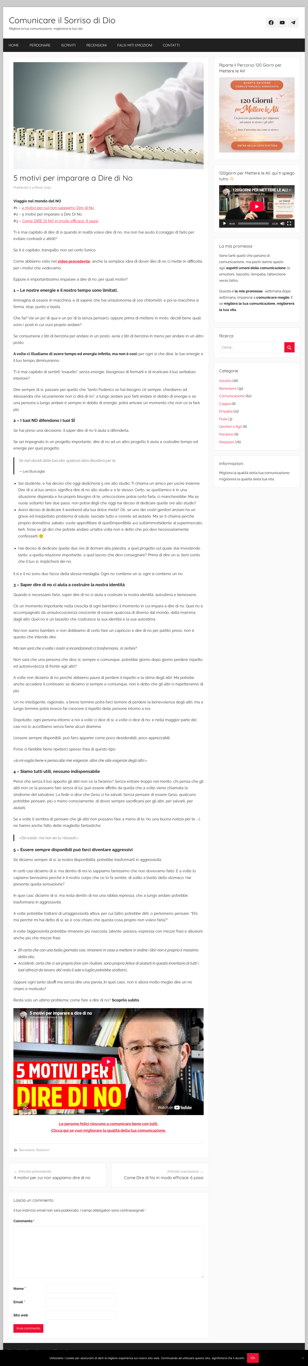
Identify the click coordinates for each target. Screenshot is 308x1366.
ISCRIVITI (68, 45)
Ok (253, 1358)
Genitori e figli (230, 426)
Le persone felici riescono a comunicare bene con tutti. (108, 1124)
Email (19, 1302)
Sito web (20, 1315)
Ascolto (225, 381)
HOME (14, 45)
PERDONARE (40, 45)
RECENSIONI (96, 45)
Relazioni (42, 1150)
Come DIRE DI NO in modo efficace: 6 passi (60, 221)
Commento (24, 1221)
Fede (223, 419)
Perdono (226, 434)
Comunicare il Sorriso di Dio (62, 20)
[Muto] (282, 223)
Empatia (226, 411)
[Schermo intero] (289, 223)
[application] (257, 206)
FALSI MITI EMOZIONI (134, 45)
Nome (19, 1288)
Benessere (27, 1150)
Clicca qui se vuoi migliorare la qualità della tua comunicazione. (108, 1130)
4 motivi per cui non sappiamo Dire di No (58, 208)
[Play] (225, 223)
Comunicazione (232, 396)
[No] (303, 1358)
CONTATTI (171, 45)
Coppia (225, 404)
